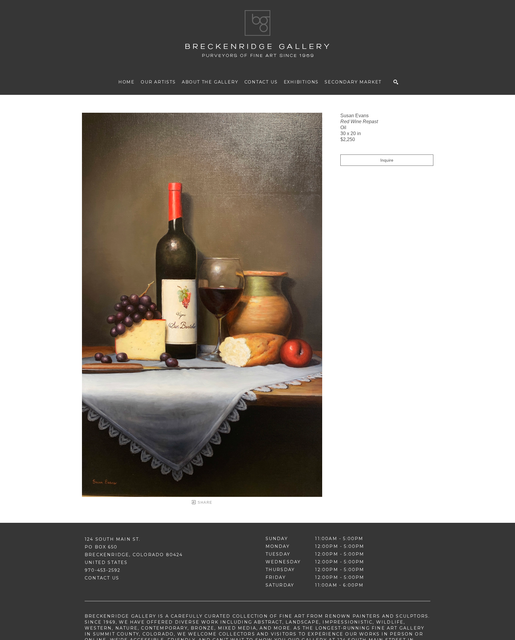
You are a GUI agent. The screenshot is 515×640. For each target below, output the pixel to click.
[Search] (395, 82)
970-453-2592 (102, 570)
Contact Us (102, 578)
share (204, 502)
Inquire (386, 160)
